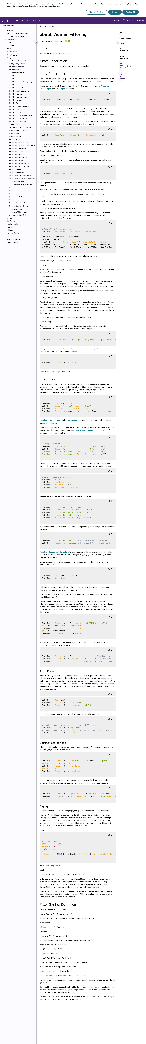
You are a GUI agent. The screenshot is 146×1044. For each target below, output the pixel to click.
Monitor (9, 227)
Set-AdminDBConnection (17, 188)
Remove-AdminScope (16, 160)
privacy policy (57, 4)
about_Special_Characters (86, 430)
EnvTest (9, 218)
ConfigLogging (12, 55)
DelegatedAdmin (13, 58)
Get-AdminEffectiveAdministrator (20, 85)
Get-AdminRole (14, 103)
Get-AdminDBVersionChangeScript (21, 82)
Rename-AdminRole (15, 169)
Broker (9, 49)
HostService (11, 221)
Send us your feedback (123, 76)
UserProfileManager (14, 239)
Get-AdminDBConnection (17, 76)
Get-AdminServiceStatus (17, 121)
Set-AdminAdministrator (17, 182)
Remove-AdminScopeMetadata (19, 163)
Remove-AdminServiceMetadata (20, 166)
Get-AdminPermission (16, 94)
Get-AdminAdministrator (17, 73)
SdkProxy (10, 230)
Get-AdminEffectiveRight (17, 88)
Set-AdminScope (14, 200)
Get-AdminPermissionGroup (18, 97)
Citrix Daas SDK (49, 26)
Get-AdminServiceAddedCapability (20, 115)
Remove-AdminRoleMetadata (19, 157)
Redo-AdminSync (15, 139)
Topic (122, 43)
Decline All (130, 12)
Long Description (124, 57)
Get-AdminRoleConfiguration (19, 106)
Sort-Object (61, 89)
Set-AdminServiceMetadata (18, 206)
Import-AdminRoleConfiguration (20, 127)
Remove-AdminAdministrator (18, 142)
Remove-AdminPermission (18, 148)
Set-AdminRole (14, 194)
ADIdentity (10, 40)
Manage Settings (96, 12)
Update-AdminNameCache (18, 215)
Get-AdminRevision (15, 100)
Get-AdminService (15, 112)
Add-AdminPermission (16, 67)
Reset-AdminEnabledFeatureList (20, 176)
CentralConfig (12, 52)
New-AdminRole (14, 133)
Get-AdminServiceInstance (18, 118)
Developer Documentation (27, 20)
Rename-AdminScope (16, 173)
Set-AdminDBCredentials (17, 191)
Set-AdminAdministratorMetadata (20, 185)
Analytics (10, 43)
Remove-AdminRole (15, 154)
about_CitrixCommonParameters (18, 33)
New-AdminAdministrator (17, 130)
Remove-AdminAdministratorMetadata (22, 145)
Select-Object (46, 89)
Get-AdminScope (14, 109)
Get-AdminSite (14, 124)
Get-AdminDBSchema (16, 79)
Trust (8, 236)
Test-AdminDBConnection (18, 212)
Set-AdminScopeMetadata (18, 203)
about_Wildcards (72, 420)
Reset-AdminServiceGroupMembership (22, 179)
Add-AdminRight (14, 70)
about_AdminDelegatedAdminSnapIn (21, 61)
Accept (115, 12)
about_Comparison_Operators (56, 552)
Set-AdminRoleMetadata (17, 197)
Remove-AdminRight (16, 151)
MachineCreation (12, 224)
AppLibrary (10, 46)
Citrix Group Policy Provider (16, 36)
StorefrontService (13, 233)
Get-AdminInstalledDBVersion (19, 91)
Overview (10, 30)
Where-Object (106, 86)
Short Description (124, 50)
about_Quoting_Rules (52, 420)
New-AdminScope (15, 136)
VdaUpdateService (13, 242)
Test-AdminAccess (15, 209)
